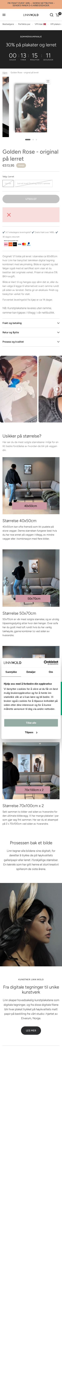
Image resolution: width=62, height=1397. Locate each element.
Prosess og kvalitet (13, 341)
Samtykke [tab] (11, 671)
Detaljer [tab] (31, 671)
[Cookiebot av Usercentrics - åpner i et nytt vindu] (44, 662)
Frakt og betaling (12, 323)
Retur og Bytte (10, 332)
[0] (57, 15)
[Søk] (51, 15)
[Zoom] (47, 81)
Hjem (4, 72)
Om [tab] (51, 671)
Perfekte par (24, 24)
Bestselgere (8, 24)
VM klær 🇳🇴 (40, 24)
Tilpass (29, 732)
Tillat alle (31, 722)
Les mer (31, 1030)
